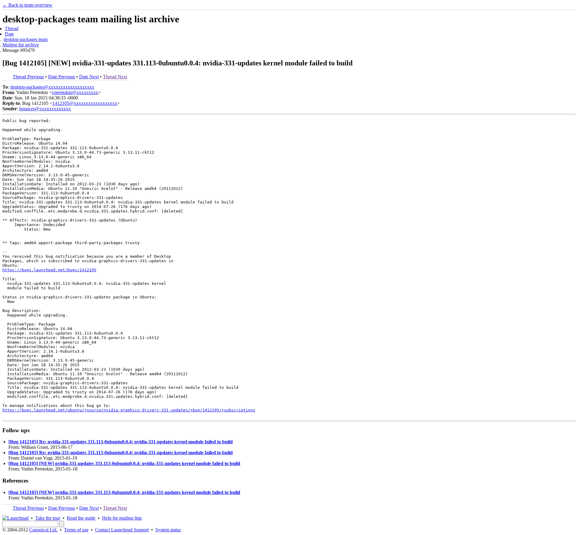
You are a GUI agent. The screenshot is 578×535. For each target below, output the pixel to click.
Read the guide (81, 518)
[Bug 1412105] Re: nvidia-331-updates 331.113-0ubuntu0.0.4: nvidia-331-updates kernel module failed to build (120, 441)
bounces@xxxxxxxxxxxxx (45, 108)
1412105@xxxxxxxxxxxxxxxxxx (84, 103)
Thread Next (115, 76)
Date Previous (61, 76)
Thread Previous (28, 76)
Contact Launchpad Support (122, 529)
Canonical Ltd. (43, 529)
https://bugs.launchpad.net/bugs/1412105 (49, 270)
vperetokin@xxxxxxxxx (75, 92)
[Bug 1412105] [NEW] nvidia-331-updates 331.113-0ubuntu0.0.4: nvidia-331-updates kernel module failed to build (124, 463)
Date (9, 33)
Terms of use (76, 529)
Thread (11, 28)
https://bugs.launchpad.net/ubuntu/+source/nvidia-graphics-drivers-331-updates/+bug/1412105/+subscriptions (128, 410)
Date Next (89, 76)
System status (168, 529)
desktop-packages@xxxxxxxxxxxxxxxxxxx (52, 87)
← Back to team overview (27, 5)
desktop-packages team (26, 39)
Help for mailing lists (122, 518)
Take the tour (47, 518)
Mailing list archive (20, 44)
